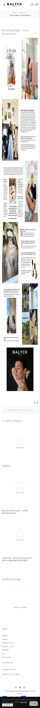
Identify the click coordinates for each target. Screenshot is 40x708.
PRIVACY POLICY (8, 643)
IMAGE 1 (6, 466)
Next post (25, 410)
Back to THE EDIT (21, 607)
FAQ (3, 653)
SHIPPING (5, 650)
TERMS (4, 639)
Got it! (7, 705)
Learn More (23, 702)
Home (15, 13)
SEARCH (5, 636)
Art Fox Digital (14, 674)
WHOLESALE (6, 657)
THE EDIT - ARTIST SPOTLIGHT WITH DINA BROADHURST (17, 559)
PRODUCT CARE (7, 646)
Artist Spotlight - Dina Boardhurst (15, 511)
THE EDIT (22, 13)
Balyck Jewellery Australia (18, 691)
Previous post (13, 410)
